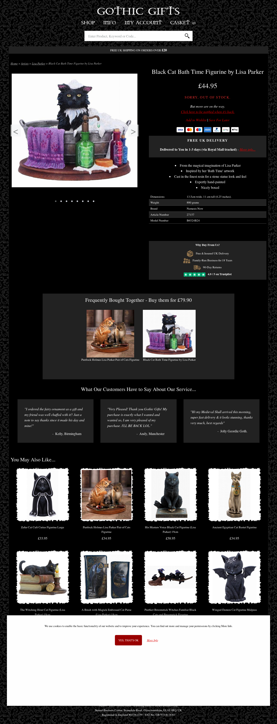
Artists (25, 63)
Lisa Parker (38, 63)
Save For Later (219, 120)
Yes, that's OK (128, 640)
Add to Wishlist (196, 120)
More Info (152, 640)
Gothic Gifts (138, 12)
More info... (248, 149)
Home (14, 63)
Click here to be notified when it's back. (208, 111)
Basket (183, 23)
